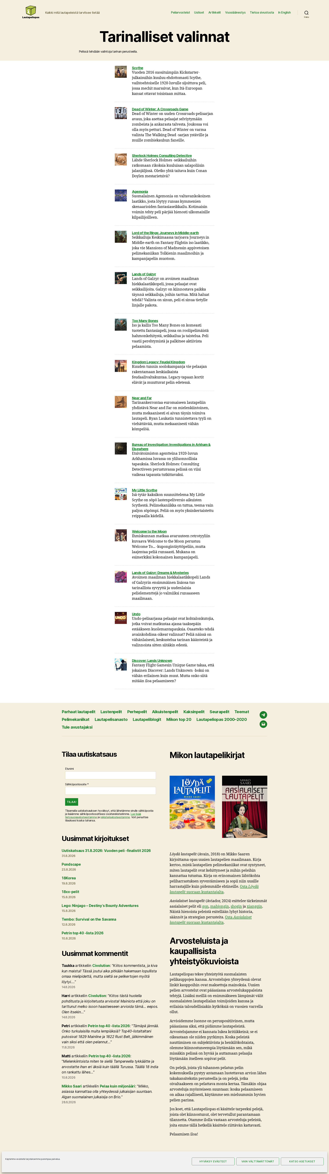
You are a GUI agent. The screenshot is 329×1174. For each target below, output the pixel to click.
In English (284, 12)
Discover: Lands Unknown (152, 661)
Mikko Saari (72, 1086)
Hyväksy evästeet (213, 1161)
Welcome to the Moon (149, 531)
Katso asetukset (302, 1161)
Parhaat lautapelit (78, 711)
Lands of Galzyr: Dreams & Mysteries (160, 573)
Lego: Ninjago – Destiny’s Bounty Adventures (100, 905)
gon (205, 906)
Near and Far (142, 398)
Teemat (241, 711)
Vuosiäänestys (235, 12)
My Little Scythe (144, 490)
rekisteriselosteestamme (115, 817)
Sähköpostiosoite (77, 784)
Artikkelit (214, 12)
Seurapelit (219, 711)
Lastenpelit (111, 711)
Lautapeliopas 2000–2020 (221, 719)
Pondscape (71, 864)
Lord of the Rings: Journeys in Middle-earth (165, 233)
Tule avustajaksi (77, 727)
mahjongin (219, 906)
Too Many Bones (145, 321)
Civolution (101, 965)
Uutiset (199, 12)
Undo (136, 614)
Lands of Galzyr (144, 274)
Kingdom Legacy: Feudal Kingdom (158, 362)
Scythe (137, 68)
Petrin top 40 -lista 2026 (82, 933)
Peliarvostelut (180, 12)
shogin (236, 906)
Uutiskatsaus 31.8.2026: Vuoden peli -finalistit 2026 (106, 851)
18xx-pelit (70, 892)
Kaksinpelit (194, 711)
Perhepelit (137, 711)
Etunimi (69, 768)
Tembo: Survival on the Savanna (89, 919)
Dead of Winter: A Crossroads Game (160, 109)
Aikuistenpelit (165, 711)
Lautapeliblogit (147, 719)
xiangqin (254, 906)
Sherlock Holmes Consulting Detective (162, 155)
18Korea (69, 878)
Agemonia (140, 191)
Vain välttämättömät (257, 1161)
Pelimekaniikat (75, 719)
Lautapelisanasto (111, 719)
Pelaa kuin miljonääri (117, 1086)
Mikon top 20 (178, 719)
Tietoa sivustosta (262, 12)
